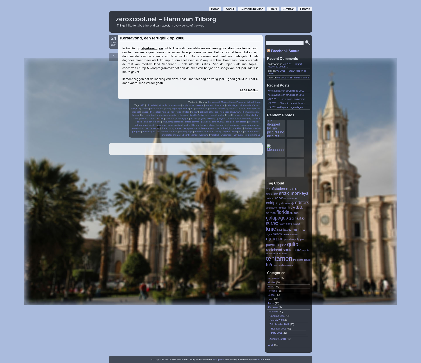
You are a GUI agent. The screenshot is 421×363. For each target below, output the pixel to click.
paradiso (205, 121)
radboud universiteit (144, 125)
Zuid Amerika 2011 (279, 324)
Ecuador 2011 (278, 328)
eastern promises (218, 108)
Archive (288, 9)
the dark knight (223, 128)
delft (167, 108)
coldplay (135, 108)
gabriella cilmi (206, 112)
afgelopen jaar (152, 48)
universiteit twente (171, 135)
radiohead (161, 125)
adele (154, 105)
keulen (221, 115)
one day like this (152, 121)
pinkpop (230, 121)
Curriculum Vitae (252, 9)
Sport (257, 102)
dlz (192, 108)
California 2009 (277, 316)
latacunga (290, 229)
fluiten (186, 112)
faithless (282, 207)
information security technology (172, 115)
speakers (234, 125)
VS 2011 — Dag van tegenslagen (285, 107)
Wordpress (218, 359)
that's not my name (171, 128)
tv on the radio (251, 131)
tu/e (241, 131)
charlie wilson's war (249, 105)
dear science (156, 108)
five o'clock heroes (159, 112)
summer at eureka (250, 125)
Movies (224, 102)
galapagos (277, 218)
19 (147, 105)
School (250, 102)
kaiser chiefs (286, 223)
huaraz (272, 223)
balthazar (220, 105)
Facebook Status (285, 51)
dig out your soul (180, 108)
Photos (305, 9)
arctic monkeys (293, 193)
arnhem (209, 105)
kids (228, 115)
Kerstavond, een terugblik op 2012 (286, 90)
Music (232, 102)
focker (194, 112)
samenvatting (175, 125)
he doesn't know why (230, 112)
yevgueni (238, 135)
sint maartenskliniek (276, 253)
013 (142, 105)
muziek (210, 118)
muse (286, 234)
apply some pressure (192, 105)
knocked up (253, 115)
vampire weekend (200, 135)
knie (271, 229)
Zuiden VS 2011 (277, 339)
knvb (279, 229)
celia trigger (232, 105)
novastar (256, 118)
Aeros (259, 359)
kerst (213, 115)
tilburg (218, 131)
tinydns (226, 131)
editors (302, 202)
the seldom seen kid (167, 131)
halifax (299, 218)
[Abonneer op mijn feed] (298, 22)
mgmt (202, 118)
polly (296, 239)
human (135, 115)
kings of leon (238, 115)
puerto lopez (276, 245)
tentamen (155, 128)
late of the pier (156, 118)
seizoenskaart (208, 125)
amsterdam (174, 105)
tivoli (234, 131)
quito (292, 244)
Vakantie (272, 311)
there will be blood (203, 131)
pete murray (218, 121)
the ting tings (186, 131)
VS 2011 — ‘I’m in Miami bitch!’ (293, 77)
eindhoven (271, 207)
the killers (238, 128)
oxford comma (192, 121)
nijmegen (220, 118)
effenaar (233, 108)
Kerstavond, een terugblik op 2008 (152, 38)
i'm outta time (148, 115)
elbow (242, 108)
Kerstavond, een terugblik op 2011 (286, 95)
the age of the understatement (198, 128)
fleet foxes (176, 112)
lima (301, 229)
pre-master (253, 121)
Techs (271, 303)
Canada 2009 (276, 320)
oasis (139, 121)
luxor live (170, 118)
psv (302, 239)
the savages (149, 131)
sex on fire (222, 125)
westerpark (226, 135)
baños (279, 198)
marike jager (182, 118)
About (230, 9)
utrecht (185, 135)
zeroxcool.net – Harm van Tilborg (166, 19)
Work (270, 345)
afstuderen (279, 189)
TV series (273, 307)
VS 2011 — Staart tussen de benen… (285, 65)
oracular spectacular (172, 121)
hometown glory (251, 112)
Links (273, 9)
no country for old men (238, 118)
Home (215, 9)
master (194, 118)
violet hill (214, 135)
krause (135, 118)
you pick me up (252, 135)
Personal (240, 102)
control (145, 108)
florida (283, 212)
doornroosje (201, 108)
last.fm (143, 118)
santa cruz (292, 249)
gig (216, 112)
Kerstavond (214, 102)
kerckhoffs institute (199, 115)
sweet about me (140, 128)
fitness (145, 112)
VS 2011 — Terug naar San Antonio (286, 99)
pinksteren (241, 121)
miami (278, 234)
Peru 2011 (276, 332)
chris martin (290, 198)
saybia (187, 125)
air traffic (163, 105)
